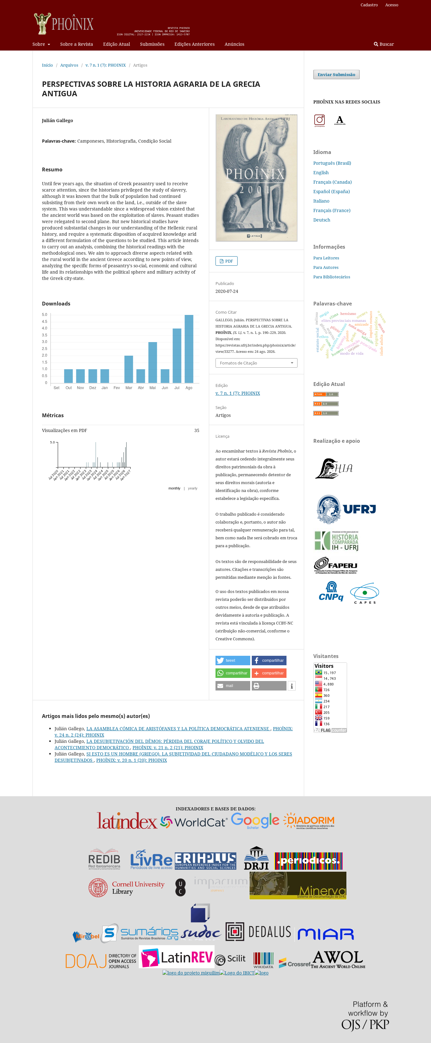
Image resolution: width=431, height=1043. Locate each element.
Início (47, 65)
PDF (228, 261)
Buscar (386, 44)
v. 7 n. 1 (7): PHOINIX (106, 65)
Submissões (152, 44)
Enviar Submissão (336, 74)
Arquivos (69, 65)
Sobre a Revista (76, 44)
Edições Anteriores (194, 44)
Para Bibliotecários (331, 277)
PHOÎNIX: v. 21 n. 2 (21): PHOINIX (168, 747)
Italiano (321, 201)
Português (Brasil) (332, 163)
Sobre (39, 44)
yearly (193, 488)
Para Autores (326, 267)
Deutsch (321, 220)
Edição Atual (116, 44)
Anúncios (234, 44)
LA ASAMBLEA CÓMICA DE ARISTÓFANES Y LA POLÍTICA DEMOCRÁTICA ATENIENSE (178, 729)
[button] (233, 660)
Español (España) (331, 191)
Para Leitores (326, 258)
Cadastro (369, 5)
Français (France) (332, 210)
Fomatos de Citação (238, 363)
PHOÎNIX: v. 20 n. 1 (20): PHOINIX (131, 760)
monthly (174, 488)
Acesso (392, 5)
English (321, 172)
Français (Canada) (332, 182)
